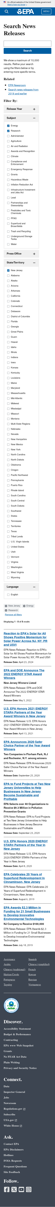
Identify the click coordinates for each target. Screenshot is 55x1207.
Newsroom (10, 1103)
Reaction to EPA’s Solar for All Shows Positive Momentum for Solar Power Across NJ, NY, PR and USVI (25, 639)
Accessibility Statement (17, 1028)
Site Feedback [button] (12, 1172)
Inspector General (14, 1092)
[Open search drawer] (6, 11)
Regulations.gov (13, 1108)
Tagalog (8, 984)
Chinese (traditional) (14, 969)
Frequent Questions (15, 1166)
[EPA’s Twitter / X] (14, 1189)
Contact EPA (11, 1144)
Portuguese (9, 979)
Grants (8, 1051)
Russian (32, 979)
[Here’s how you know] (27, 3)
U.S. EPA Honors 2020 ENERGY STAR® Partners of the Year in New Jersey (26, 845)
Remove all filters (13, 615)
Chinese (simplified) (39, 964)
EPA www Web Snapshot (18, 1045)
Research (13, 610)
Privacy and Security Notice (20, 1068)
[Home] (25, 11)
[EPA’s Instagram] (29, 1189)
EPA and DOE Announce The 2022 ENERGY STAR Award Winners (24, 674)
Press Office (14, 253)
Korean (32, 974)
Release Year (14, 109)
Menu (46, 11)
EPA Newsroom (17, 85)
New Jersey (14, 606)
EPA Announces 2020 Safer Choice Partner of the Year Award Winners (27, 746)
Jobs (6, 1097)
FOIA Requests (13, 1160)
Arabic (7, 964)
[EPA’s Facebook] (7, 1189)
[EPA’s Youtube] (21, 1189)
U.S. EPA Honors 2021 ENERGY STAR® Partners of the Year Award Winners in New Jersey (26, 712)
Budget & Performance (17, 1034)
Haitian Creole (11, 974)
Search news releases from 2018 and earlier (23, 91)
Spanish (32, 959)
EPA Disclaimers (14, 1149)
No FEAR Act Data (15, 1056)
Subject (11, 118)
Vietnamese (34, 984)
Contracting (11, 1040)
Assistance (9, 959)
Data (6, 1086)
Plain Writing (12, 1062)
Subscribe (9, 1114)
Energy (29, 606)
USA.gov (9, 1120)
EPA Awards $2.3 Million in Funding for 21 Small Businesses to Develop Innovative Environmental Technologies (27, 913)
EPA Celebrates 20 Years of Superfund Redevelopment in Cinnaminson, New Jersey (24, 878)
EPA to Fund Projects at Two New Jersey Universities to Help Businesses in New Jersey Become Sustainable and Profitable (27, 791)
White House (11, 1125)
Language (12, 587)
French (32, 969)
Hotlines (8, 1155)
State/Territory (15, 262)
